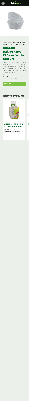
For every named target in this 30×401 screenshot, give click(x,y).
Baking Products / (13, 42)
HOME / (5, 42)
